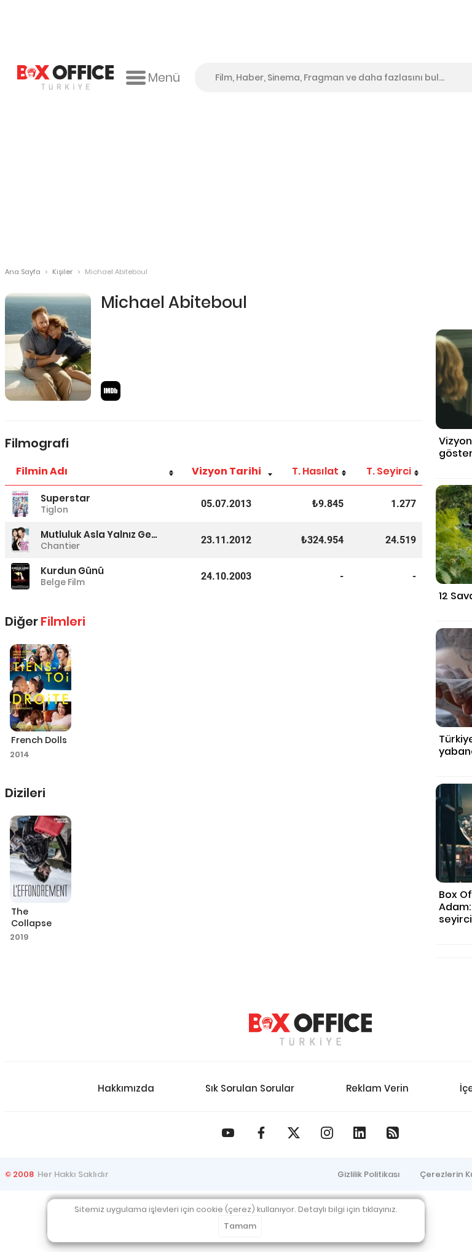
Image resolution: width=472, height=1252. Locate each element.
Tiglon (54, 509)
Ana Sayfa (23, 272)
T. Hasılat (315, 471)
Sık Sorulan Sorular (249, 1088)
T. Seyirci (388, 471)
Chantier (60, 546)
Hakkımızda (126, 1088)
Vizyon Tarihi (226, 471)
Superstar (65, 498)
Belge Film (63, 582)
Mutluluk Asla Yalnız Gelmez (100, 534)
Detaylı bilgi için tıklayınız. (348, 1209)
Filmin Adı (42, 471)
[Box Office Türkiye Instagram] (326, 1132)
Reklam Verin (377, 1088)
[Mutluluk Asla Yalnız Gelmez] (20, 540)
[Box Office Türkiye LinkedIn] (359, 1132)
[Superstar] (20, 503)
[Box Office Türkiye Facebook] (261, 1132)
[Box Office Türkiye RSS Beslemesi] (392, 1132)
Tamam (240, 1226)
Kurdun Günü (72, 570)
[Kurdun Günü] (20, 576)
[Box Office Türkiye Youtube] (228, 1132)
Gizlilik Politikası (368, 1174)
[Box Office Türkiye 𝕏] (293, 1132)
